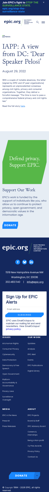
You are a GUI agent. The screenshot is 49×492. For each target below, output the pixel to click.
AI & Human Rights (10, 343)
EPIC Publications (35, 365)
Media (6, 409)
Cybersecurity (8, 354)
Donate (10, 225)
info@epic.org (35, 282)
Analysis (31, 349)
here (23, 106)
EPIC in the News (9, 415)
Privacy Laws (8, 391)
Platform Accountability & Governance (9, 382)
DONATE (21, 475)
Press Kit (6, 421)
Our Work (34, 337)
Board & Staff (33, 421)
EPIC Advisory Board (36, 426)
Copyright (9, 487)
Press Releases (9, 426)
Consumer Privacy (10, 349)
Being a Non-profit (36, 440)
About (32, 409)
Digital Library (34, 371)
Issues (6, 337)
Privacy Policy (34, 451)
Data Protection (9, 360)
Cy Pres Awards (35, 446)
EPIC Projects (33, 415)
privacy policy (13, 329)
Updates (31, 343)
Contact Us (33, 457)
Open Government (10, 374)
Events (30, 360)
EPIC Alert (32, 354)
